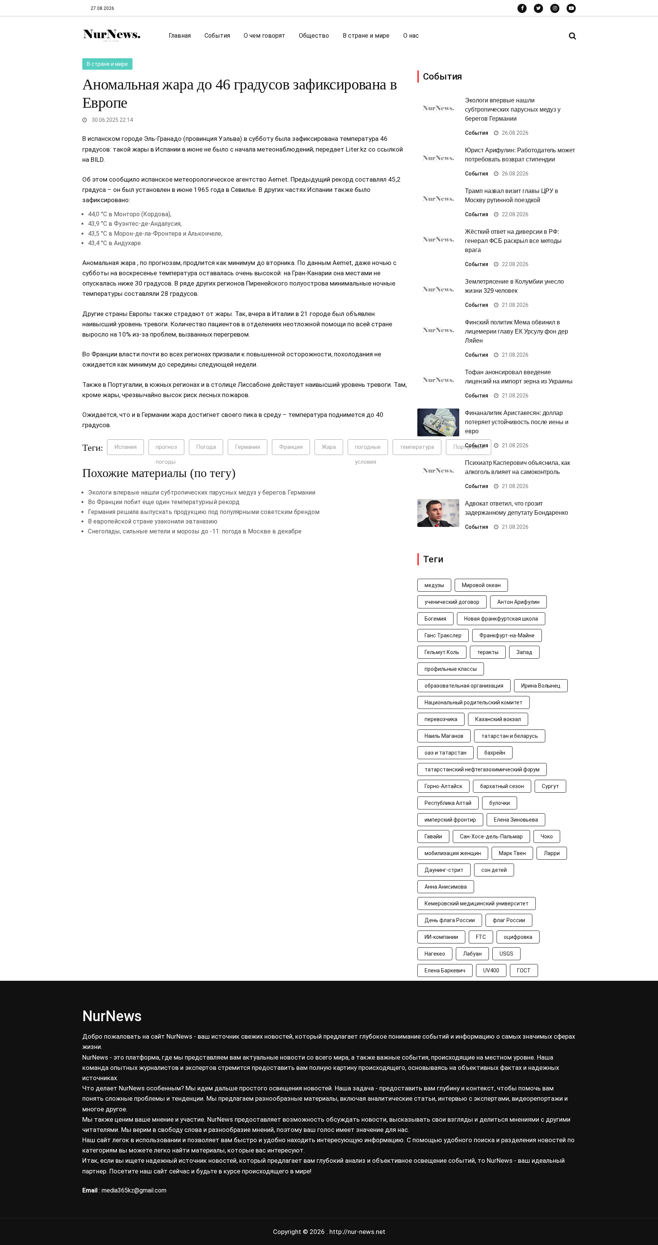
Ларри (552, 853)
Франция (291, 447)
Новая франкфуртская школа (501, 619)
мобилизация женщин (453, 853)
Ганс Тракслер (443, 635)
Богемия (435, 619)
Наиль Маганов (444, 736)
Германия (247, 447)
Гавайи (433, 836)
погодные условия (368, 449)
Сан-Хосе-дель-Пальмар (491, 836)
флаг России (509, 920)
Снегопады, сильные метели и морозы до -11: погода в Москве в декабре (195, 531)
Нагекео (435, 954)
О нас (411, 35)
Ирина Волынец (541, 686)
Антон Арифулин (518, 602)
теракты (487, 652)
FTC (481, 937)
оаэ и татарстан (445, 753)
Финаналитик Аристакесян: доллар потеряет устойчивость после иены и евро (517, 422)
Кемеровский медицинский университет (477, 903)
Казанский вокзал (498, 719)
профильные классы (451, 669)
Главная (180, 35)
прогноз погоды (166, 449)
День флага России (450, 920)
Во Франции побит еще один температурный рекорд (164, 502)
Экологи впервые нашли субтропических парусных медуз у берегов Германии (201, 492)
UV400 (491, 970)
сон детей (494, 870)
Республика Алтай (448, 803)
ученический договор (452, 602)
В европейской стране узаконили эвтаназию (152, 521)
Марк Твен (512, 853)
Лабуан (472, 954)
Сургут (550, 786)
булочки (499, 803)
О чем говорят (264, 35)
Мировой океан (481, 585)
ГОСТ (524, 970)
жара (128, 263)
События (217, 35)
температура (178, 273)
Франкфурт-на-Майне (507, 635)
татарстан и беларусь (509, 736)
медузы (434, 585)
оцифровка (518, 937)
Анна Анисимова (446, 887)
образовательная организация (464, 686)
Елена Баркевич (445, 970)
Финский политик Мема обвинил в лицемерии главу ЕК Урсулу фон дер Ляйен (516, 331)
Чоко (547, 836)
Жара (329, 447)
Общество (314, 35)
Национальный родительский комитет (473, 702)
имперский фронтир (450, 820)
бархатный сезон (502, 786)
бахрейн (494, 753)
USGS (506, 954)
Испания (125, 447)
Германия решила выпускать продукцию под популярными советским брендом (203, 512)
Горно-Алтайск (443, 786)
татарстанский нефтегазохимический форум (482, 769)
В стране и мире (366, 35)
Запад (524, 652)
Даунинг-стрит (444, 870)
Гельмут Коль (442, 652)
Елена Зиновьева (516, 820)
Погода (206, 447)
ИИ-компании (441, 937)
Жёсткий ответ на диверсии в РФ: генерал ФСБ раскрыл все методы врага (513, 240)
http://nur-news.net (357, 1231)
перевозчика (441, 719)
